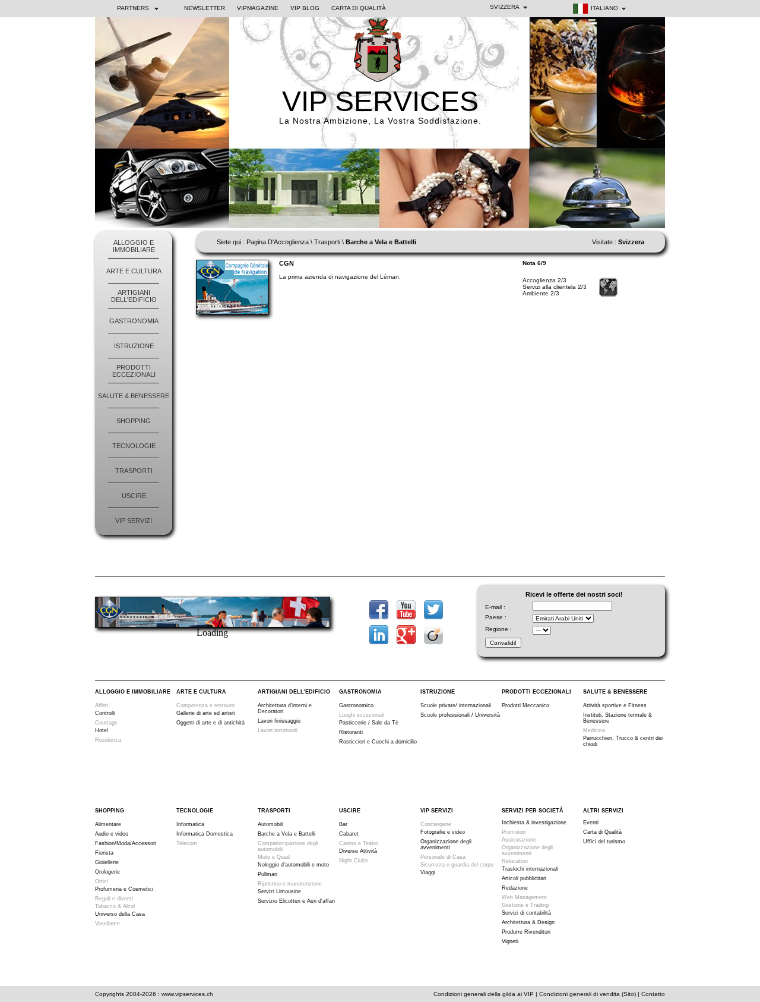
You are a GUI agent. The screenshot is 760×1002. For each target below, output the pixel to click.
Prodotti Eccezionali (134, 371)
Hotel (101, 730)
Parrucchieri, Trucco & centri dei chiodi (623, 741)
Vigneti (510, 941)
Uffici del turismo (604, 842)
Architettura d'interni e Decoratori (285, 708)
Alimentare (108, 824)
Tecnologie (134, 445)
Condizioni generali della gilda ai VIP (483, 994)
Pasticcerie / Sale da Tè (368, 723)
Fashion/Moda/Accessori (125, 843)
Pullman (267, 874)
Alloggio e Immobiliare (134, 246)
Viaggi (427, 872)
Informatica (190, 824)
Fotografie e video (442, 832)
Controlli (105, 713)
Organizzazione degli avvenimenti (445, 844)
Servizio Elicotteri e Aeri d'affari (296, 901)
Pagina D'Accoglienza (277, 241)
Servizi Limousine (279, 891)
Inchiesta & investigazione (534, 822)
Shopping (133, 420)
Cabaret (349, 834)
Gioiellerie (107, 862)
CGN (286, 263)
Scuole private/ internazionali (455, 705)
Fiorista (104, 853)
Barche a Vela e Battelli (286, 834)
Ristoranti (351, 732)
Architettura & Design (528, 922)
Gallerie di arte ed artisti (205, 713)
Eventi (590, 822)
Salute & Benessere (133, 395)
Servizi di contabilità (526, 913)
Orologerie (107, 872)
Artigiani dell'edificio (134, 296)
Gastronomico (356, 705)
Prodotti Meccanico (525, 705)
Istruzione (134, 345)
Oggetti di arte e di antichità (210, 723)
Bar (343, 824)
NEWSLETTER (204, 8)
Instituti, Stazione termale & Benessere (617, 718)
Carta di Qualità (358, 8)
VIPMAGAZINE (257, 8)
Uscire (134, 495)
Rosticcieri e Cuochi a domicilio (378, 742)
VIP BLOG (304, 8)
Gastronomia (134, 320)
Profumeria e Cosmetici (124, 889)
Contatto (653, 994)
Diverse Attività (358, 851)
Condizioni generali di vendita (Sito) (587, 994)
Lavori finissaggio (279, 721)
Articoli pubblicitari (524, 878)
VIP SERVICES (380, 101)
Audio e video (111, 834)
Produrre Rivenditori (526, 932)
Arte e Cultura (134, 271)
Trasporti (134, 470)
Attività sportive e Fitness (615, 705)
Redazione (515, 888)
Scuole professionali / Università (460, 715)
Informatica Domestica (204, 834)
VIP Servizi (133, 520)
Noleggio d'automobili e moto (293, 865)
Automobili (270, 824)
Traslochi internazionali (530, 869)
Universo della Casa (120, 914)
